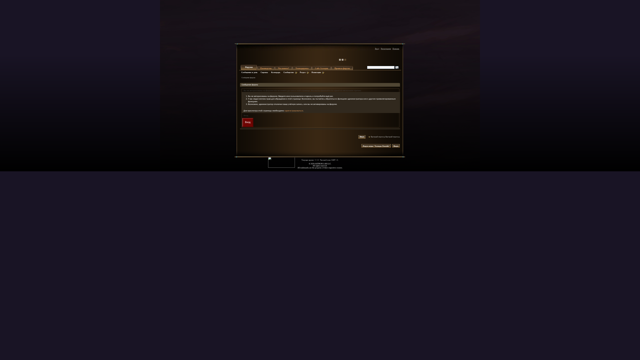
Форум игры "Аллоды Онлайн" (376, 146)
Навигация (316, 72)
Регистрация (386, 49)
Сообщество (289, 72)
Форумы (249, 67)
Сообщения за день (249, 72)
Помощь (395, 49)
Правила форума (342, 68)
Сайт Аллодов (321, 68)
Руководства (266, 68)
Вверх (362, 137)
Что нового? (283, 68)
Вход (377, 49)
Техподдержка (302, 68)
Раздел (303, 72)
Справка (264, 72)
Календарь (275, 72)
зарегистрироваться (293, 111)
